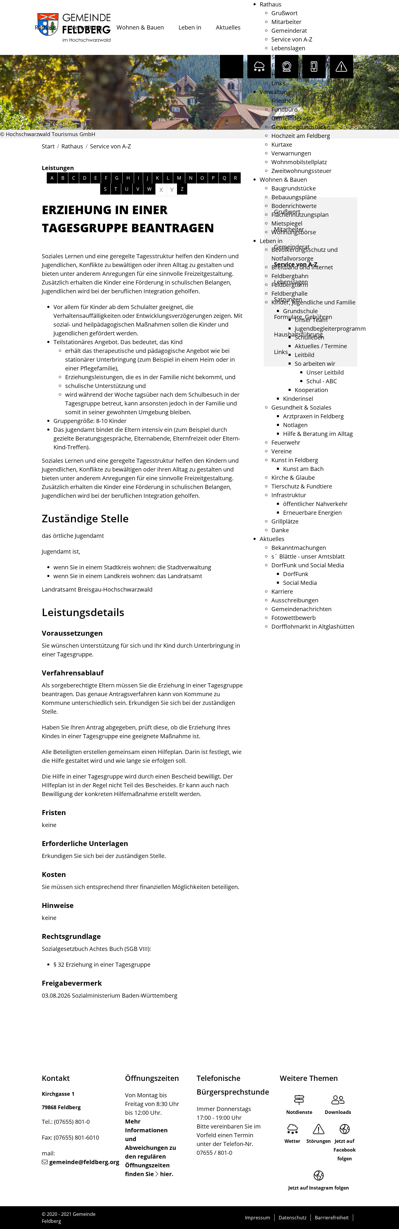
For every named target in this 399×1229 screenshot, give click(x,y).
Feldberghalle (289, 293)
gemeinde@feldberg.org (84, 1162)
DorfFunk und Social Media (307, 565)
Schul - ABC (321, 381)
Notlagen (295, 425)
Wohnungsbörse (293, 232)
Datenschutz (292, 1217)
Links (278, 83)
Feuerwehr (285, 442)
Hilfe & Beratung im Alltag (318, 434)
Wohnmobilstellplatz (299, 162)
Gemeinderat (289, 30)
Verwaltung (86, 27)
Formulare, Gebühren (300, 66)
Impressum (257, 1217)
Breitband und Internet (302, 267)
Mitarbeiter (286, 22)
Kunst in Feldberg (294, 460)
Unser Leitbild (325, 372)
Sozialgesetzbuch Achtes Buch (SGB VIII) (96, 949)
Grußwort (284, 13)
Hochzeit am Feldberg (300, 136)
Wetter (292, 1141)
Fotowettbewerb (293, 618)
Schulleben (309, 337)
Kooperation (311, 390)
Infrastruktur (288, 495)
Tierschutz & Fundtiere (301, 486)
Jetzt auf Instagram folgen (318, 1188)
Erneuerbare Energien (312, 512)
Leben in (189, 27)
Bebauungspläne (294, 197)
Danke (280, 530)
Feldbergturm (289, 285)
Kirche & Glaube (293, 477)
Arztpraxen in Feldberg (313, 416)
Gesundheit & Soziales (301, 407)
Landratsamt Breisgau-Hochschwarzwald (97, 589)
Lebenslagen (288, 48)
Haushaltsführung (295, 74)
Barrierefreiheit (332, 1217)
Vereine (281, 451)
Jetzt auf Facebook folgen (345, 1150)
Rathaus (46, 27)
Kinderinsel (298, 399)
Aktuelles (228, 27)
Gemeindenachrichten (301, 609)
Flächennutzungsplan (300, 215)
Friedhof (282, 101)
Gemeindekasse (293, 118)
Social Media (300, 583)
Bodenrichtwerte (294, 206)
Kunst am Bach (303, 469)
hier (166, 1174)
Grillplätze (285, 521)
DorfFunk (295, 574)
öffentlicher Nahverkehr (315, 504)
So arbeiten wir (315, 364)
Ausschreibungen (294, 600)
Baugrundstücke (293, 188)
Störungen (318, 1141)
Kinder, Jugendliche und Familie (313, 302)
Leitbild (304, 355)
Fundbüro (284, 109)
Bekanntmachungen (298, 548)
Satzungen (285, 57)
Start (48, 146)
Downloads (338, 1112)
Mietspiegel (286, 223)
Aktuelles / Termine (321, 346)
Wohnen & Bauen (140, 27)
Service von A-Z (291, 39)
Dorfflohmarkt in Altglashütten (312, 626)
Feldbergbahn (289, 276)
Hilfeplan (170, 752)
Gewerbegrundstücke (300, 127)
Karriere (282, 591)
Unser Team (311, 320)
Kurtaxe (281, 144)
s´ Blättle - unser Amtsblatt (308, 556)
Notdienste (299, 1112)
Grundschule (300, 311)
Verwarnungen (291, 153)
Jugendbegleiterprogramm (330, 328)
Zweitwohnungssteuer (301, 171)
